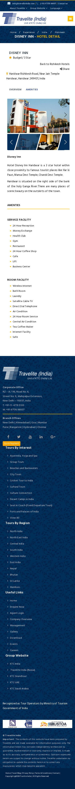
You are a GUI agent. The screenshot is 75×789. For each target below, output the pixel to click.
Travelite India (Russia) (22, 670)
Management (17, 625)
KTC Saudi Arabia (19, 688)
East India (15, 562)
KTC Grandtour (18, 676)
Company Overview (21, 619)
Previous (12, 115)
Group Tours (17, 462)
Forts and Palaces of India (24, 511)
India (45, 32)
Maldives (15, 587)
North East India (19, 537)
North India (16, 531)
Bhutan (14, 575)
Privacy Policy (27, 773)
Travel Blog (16, 773)
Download (16, 638)
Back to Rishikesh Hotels (55, 64)
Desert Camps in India (22, 499)
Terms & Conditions (43, 773)
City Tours (15, 474)
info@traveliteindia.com (23, 3)
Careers (14, 650)
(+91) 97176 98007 (48, 3)
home (13, 32)
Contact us (63, 3)
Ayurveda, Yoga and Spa (23, 456)
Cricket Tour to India (21, 480)
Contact (56, 773)
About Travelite (17, 8)
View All (14, 518)
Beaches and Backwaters (24, 468)
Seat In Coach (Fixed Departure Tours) (31, 505)
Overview (15, 89)
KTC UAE (14, 682)
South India (16, 550)
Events (13, 644)
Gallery (14, 632)
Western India (17, 556)
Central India (17, 544)
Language (55, 8)
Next (65, 115)
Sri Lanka (15, 581)
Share (66, 69)
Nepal (13, 568)
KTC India (15, 664)
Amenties (32, 89)
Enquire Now (17, 607)
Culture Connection (21, 493)
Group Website (37, 8)
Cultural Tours (17, 487)
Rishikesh (60, 32)
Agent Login (17, 613)
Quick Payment (11, 443)
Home (13, 601)
